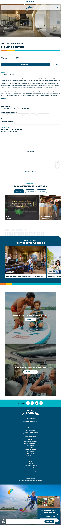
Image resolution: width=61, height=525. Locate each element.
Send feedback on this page (30, 436)
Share (56, 64)
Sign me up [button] (30, 319)
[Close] (58, 497)
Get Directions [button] (29, 171)
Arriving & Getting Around (30, 465)
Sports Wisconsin (31, 458)
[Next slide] (58, 22)
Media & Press (30, 451)
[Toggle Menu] (56, 7)
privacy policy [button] (38, 520)
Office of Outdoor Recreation (30, 443)
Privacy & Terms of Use (30, 478)
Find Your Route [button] (29, 372)
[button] (30, 2)
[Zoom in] (57, 162)
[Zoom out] (57, 166)
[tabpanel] (30, 207)
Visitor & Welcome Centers (30, 467)
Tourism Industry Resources (30, 441)
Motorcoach (30, 447)
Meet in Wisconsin (30, 455)
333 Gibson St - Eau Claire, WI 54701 (9, 55)
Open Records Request (30, 472)
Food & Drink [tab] (30, 191)
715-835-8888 (4, 58)
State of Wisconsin (30, 474)
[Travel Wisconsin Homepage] (30, 7)
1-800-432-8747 (31, 430)
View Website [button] (25, 64)
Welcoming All (30, 469)
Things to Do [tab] (19, 191)
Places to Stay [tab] (41, 191)
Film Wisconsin (30, 445)
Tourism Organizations (30, 449)
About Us (30, 463)
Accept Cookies (49, 521)
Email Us (31, 428)
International (30, 453)
